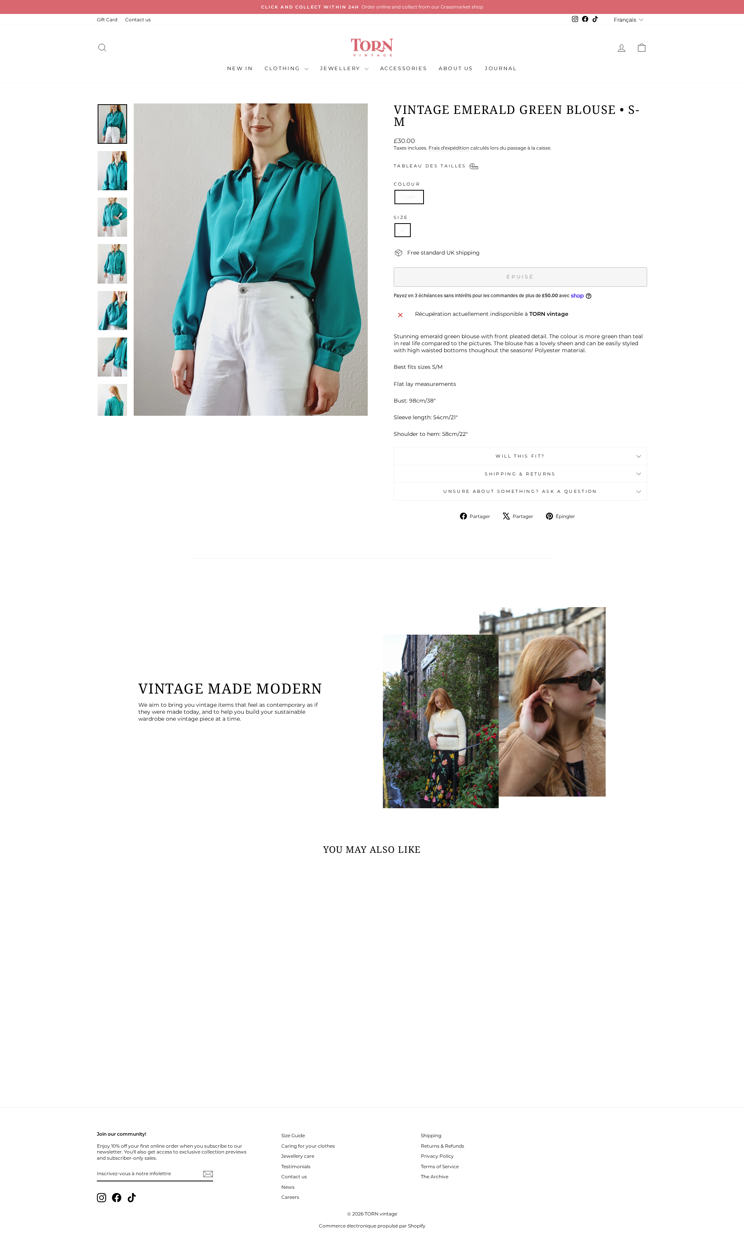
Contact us (138, 19)
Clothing (283, 68)
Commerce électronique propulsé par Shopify (372, 1226)
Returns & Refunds (442, 1146)
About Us (456, 68)
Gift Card (107, 19)
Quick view (162, 1040)
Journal (501, 68)
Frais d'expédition (449, 148)
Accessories (403, 68)
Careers (290, 1197)
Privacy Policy (437, 1156)
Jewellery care (297, 1156)
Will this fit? (520, 456)
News (287, 1187)
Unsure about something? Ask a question (520, 491)
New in (240, 68)
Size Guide (293, 1135)
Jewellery (341, 68)
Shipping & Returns (520, 474)
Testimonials (295, 1166)
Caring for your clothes (308, 1146)
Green (409, 196)
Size (401, 217)
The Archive (434, 1176)
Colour (407, 184)
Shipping (431, 1135)
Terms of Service (440, 1166)
